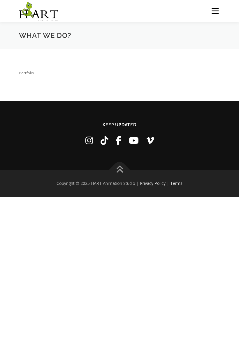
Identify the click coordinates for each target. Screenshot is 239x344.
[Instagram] (89, 140)
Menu (215, 10)
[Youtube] (134, 140)
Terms (176, 183)
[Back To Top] (119, 169)
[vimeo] (150, 140)
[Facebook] (118, 140)
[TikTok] (104, 140)
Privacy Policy (153, 183)
